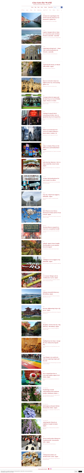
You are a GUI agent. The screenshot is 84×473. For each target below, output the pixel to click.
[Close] (82, 471)
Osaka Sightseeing (45, 404)
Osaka (31, 10)
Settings (76, 471)
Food (50, 10)
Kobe (43, 436)
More (58, 10)
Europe (44, 111)
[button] (61, 10)
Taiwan (44, 355)
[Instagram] (51, 469)
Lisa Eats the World (42, 2)
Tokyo (43, 339)
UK (43, 79)
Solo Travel (44, 176)
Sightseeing (39, 10)
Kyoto (43, 241)
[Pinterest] (48, 469)
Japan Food (45, 10)
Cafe (35, 10)
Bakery (54, 10)
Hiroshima (44, 290)
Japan (27, 10)
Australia (44, 30)
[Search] (61, 7)
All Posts (22, 10)
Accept (80, 471)
